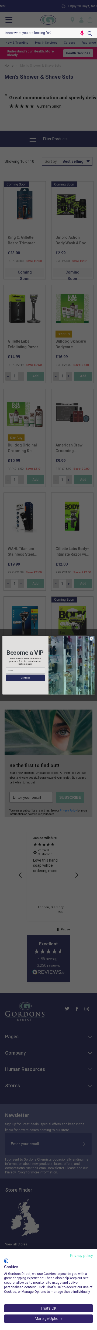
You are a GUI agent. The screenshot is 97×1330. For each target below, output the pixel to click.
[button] (82, 33)
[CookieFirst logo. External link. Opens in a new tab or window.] (6, 1261)
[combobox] (39, 33)
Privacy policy (81, 1255)
